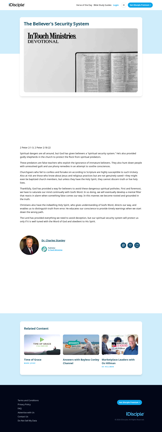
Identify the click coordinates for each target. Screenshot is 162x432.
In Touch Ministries (55, 250)
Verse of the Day (84, 5)
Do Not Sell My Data (27, 420)
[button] (123, 5)
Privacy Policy (24, 404)
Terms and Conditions (28, 400)
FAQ (20, 408)
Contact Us (23, 416)
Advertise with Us (26, 412)
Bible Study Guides (103, 5)
